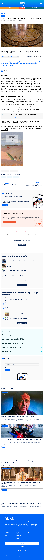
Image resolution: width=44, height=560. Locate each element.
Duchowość (3, 13)
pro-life (3, 447)
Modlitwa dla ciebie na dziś (11, 347)
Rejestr (9, 7)
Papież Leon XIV (5, 392)
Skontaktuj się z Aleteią (14, 556)
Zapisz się (5, 205)
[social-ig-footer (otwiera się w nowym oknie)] (25, 550)
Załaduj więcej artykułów (22, 284)
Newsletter (18, 532)
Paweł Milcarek (13, 20)
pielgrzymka (4, 489)
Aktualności (7, 532)
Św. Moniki (26, 5)
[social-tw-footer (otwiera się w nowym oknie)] (23, 550)
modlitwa (4, 176)
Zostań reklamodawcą (31, 554)
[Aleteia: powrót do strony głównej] (22, 2)
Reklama (17, 538)
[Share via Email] (40, 56)
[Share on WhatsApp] (42, 56)
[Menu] (8, 3)
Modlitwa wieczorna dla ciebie (13, 339)
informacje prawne (23, 554)
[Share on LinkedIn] (36, 56)
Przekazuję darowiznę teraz (9, 221)
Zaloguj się (28, 240)
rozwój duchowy (5, 425)
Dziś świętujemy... (8, 335)
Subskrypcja (18, 535)
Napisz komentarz (22, 244)
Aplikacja (18, 533)
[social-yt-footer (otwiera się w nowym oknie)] (18, 550)
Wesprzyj (21, 7)
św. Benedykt (16, 176)
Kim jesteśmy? (16, 554)
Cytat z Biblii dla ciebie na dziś (12, 343)
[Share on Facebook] (34, 56)
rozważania (9, 176)
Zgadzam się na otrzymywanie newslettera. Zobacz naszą (16, 202)
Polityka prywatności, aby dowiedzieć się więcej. (31, 367)
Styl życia (6, 533)
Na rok (29, 532)
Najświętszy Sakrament (6, 468)
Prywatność (21, 556)
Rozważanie (6, 352)
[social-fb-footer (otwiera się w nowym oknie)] (20, 550)
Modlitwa (34, 7)
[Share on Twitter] (38, 56)
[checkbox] (2, 201)
